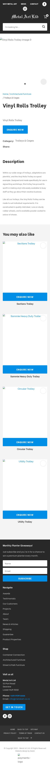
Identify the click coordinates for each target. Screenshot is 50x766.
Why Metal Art (10, 3)
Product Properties (12, 639)
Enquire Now (15, 129)
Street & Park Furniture (14, 664)
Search (44, 27)
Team (5, 618)
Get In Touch (14, 707)
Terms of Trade (25, 733)
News (23, 3)
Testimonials (9, 598)
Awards (6, 593)
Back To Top (23, 738)
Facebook (44, 4)
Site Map (34, 729)
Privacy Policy (10, 733)
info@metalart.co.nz (19, 698)
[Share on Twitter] (16, 146)
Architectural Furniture (20, 93)
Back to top (23, 729)
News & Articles (10, 623)
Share (6, 146)
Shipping (7, 629)
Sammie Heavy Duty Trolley (25, 376)
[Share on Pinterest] (24, 146)
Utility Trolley (25, 521)
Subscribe (25, 578)
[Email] (20, 146)
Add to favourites (43, 245)
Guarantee (8, 634)
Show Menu (4, 16)
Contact (34, 3)
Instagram (25, 9)
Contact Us (39, 733)
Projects (7, 608)
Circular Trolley (25, 449)
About (6, 613)
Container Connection (14, 654)
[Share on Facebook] (11, 146)
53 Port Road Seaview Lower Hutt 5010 (11, 686)
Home (5, 93)
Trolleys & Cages (11, 97)
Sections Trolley (25, 303)
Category (8, 141)
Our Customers (10, 603)
